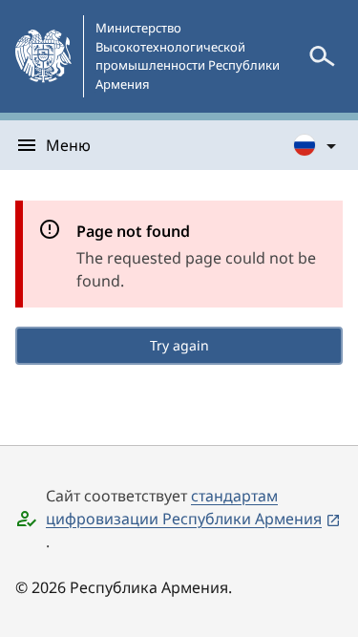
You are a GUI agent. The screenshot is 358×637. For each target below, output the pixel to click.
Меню (68, 145)
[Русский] (316, 145)
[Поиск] (322, 56)
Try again (179, 345)
